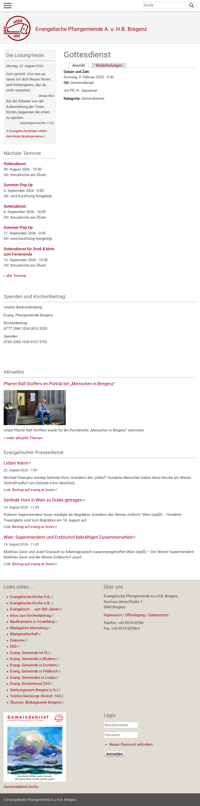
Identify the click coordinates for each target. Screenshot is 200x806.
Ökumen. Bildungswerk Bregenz (37, 702)
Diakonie (18, 640)
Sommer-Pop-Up (18, 185)
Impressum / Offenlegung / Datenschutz (136, 615)
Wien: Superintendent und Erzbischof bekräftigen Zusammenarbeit (70, 537)
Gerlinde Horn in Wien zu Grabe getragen (44, 499)
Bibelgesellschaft (25, 634)
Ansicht (80, 65)
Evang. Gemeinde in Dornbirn (35, 665)
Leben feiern (17, 463)
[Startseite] (19, 28)
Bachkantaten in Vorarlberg (33, 621)
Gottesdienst (15, 163)
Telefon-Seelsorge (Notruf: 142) (37, 696)
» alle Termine (15, 276)
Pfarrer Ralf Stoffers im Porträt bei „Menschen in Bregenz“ (59, 383)
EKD (15, 646)
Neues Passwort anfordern (131, 744)
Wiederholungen (109, 65)
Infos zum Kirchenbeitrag (31, 615)
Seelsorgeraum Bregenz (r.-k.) (35, 690)
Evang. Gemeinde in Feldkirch (35, 671)
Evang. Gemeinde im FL (30, 653)
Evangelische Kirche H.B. (31, 597)
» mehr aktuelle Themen (23, 438)
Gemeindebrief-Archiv (21, 787)
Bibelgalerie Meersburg (30, 628)
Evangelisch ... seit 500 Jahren (36, 609)
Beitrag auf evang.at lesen (34, 490)
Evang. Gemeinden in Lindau (34, 677)
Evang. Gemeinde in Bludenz (34, 659)
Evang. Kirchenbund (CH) (31, 683)
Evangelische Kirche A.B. (31, 603)
